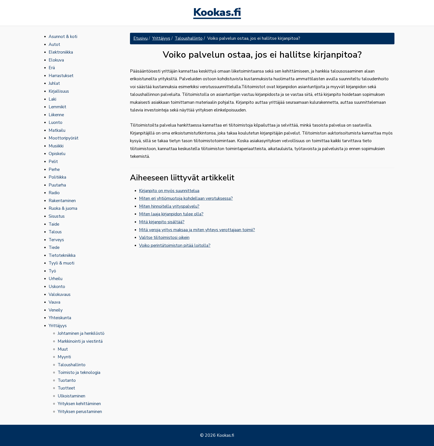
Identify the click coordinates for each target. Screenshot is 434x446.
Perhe (54, 169)
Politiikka (57, 177)
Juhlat (54, 83)
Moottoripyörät (63, 138)
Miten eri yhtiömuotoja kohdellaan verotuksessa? (186, 198)
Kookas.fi (217, 13)
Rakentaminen (62, 201)
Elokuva (56, 60)
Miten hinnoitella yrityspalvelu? (169, 206)
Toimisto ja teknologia (79, 372)
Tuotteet (66, 388)
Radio (54, 193)
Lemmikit (57, 107)
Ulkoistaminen (71, 396)
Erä (52, 68)
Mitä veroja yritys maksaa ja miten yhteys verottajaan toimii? (197, 230)
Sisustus (57, 216)
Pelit (53, 162)
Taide (54, 224)
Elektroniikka (61, 52)
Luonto (55, 122)
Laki (52, 99)
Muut (63, 349)
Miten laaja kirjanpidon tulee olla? (171, 214)
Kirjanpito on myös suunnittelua (169, 191)
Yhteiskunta (60, 318)
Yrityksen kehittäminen (79, 404)
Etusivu (140, 38)
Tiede (54, 247)
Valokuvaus (60, 294)
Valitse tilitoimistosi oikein (164, 238)
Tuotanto (67, 380)
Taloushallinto (71, 365)
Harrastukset (61, 76)
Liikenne (56, 115)
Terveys (56, 240)
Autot (54, 44)
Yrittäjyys (58, 326)
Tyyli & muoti (61, 263)
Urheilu (55, 279)
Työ (52, 271)
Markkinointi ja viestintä (80, 341)
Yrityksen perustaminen (80, 412)
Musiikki (56, 146)
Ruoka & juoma (63, 208)
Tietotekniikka (62, 255)
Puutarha (57, 185)
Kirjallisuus (59, 91)
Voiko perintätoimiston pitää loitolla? (174, 245)
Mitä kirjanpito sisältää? (161, 222)
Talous (55, 232)
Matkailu (57, 130)
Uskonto (57, 287)
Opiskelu (57, 154)
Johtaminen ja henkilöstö (81, 333)
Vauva (54, 302)
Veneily (56, 310)
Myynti (64, 357)
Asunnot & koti (63, 37)
